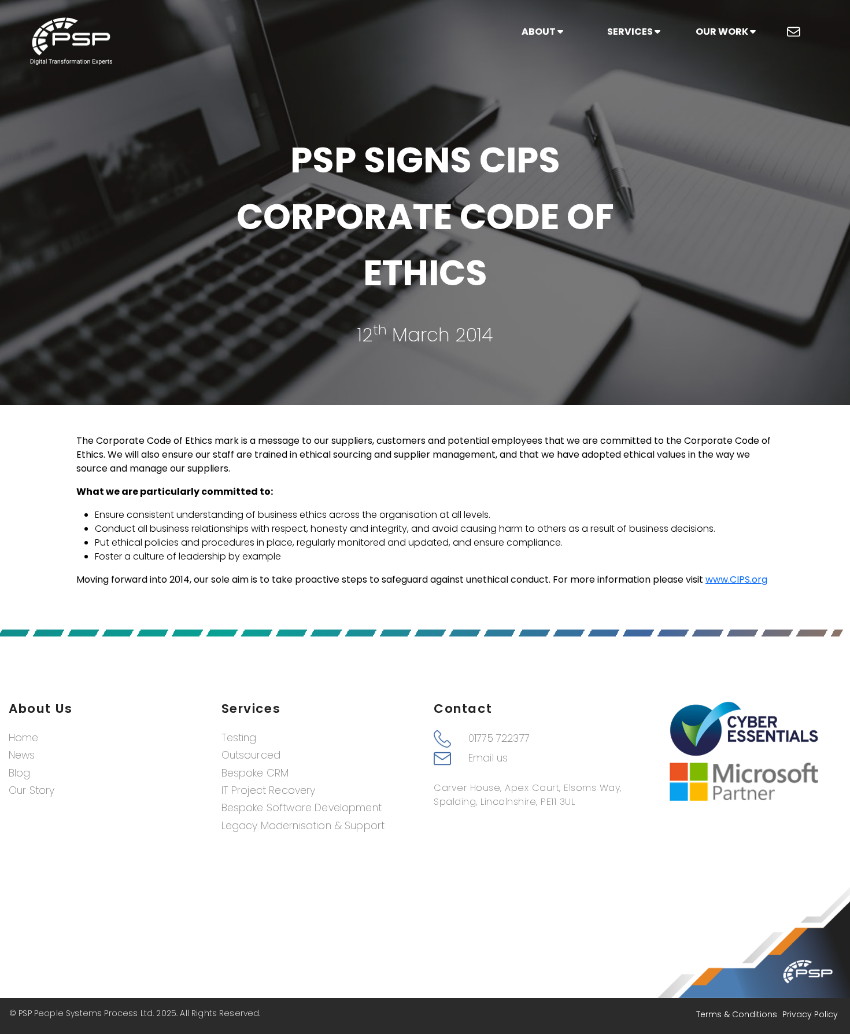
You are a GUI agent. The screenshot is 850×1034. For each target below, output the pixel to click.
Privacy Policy (810, 1014)
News (22, 755)
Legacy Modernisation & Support (303, 826)
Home (24, 738)
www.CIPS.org (736, 579)
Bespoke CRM (255, 773)
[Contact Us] (794, 31)
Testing (239, 738)
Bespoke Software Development (301, 808)
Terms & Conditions (736, 1014)
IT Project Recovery (268, 790)
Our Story (31, 790)
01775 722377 (499, 738)
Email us (488, 758)
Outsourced (251, 755)
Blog (20, 773)
